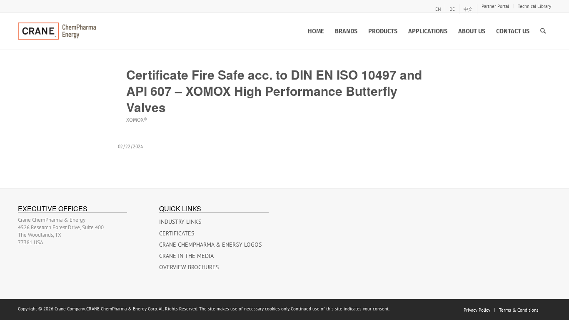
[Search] (543, 31)
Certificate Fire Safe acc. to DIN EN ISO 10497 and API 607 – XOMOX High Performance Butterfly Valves (274, 90)
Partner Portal (495, 6)
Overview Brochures (189, 267)
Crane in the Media (186, 256)
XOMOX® (136, 120)
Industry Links (180, 221)
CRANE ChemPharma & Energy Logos (210, 244)
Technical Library (534, 6)
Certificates (176, 233)
